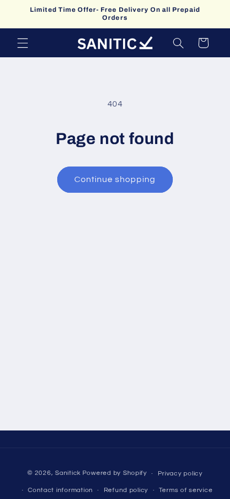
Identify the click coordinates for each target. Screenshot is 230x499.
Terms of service (186, 490)
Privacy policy (180, 474)
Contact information (60, 490)
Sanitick (68, 474)
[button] (22, 43)
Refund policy (126, 490)
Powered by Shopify (114, 474)
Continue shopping (115, 179)
